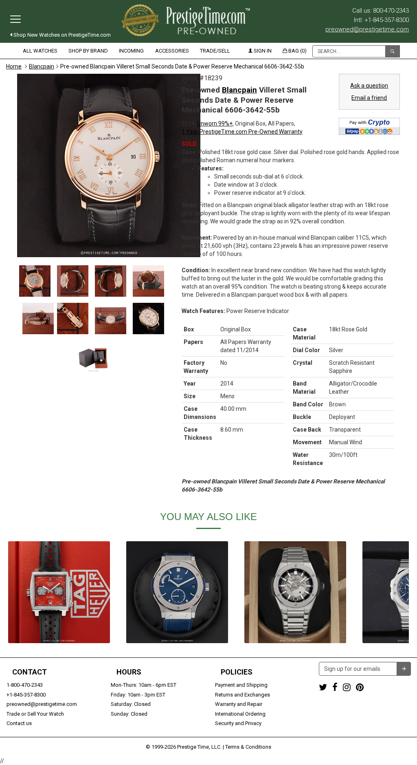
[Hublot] (177, 592)
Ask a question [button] (369, 85)
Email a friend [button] (369, 98)
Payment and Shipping (241, 685)
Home (14, 66)
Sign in (262, 51)
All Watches (40, 51)
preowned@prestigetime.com (367, 29)
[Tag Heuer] (59, 592)
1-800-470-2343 (25, 685)
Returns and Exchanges (242, 695)
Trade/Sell (215, 51)
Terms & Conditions (248, 747)
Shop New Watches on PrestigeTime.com (61, 35)
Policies (236, 672)
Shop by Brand (88, 51)
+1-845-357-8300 (26, 695)
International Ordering (240, 714)
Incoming (131, 51)
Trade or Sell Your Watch (35, 714)
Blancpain (41, 66)
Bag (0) (297, 51)
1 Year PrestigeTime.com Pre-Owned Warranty (242, 131)
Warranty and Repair (238, 704)
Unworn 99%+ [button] (215, 123)
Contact (29, 672)
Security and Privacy (238, 723)
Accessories (172, 51)
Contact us (19, 723)
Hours (128, 672)
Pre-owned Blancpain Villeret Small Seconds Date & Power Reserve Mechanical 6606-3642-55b (182, 66)
